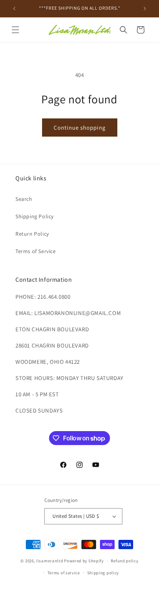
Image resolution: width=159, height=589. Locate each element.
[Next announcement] (144, 8)
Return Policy (32, 233)
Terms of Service (35, 251)
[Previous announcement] (14, 8)
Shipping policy (103, 572)
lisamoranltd (49, 560)
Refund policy (124, 560)
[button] (15, 29)
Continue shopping (80, 127)
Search (23, 198)
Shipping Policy (34, 216)
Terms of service (63, 572)
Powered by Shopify (84, 560)
